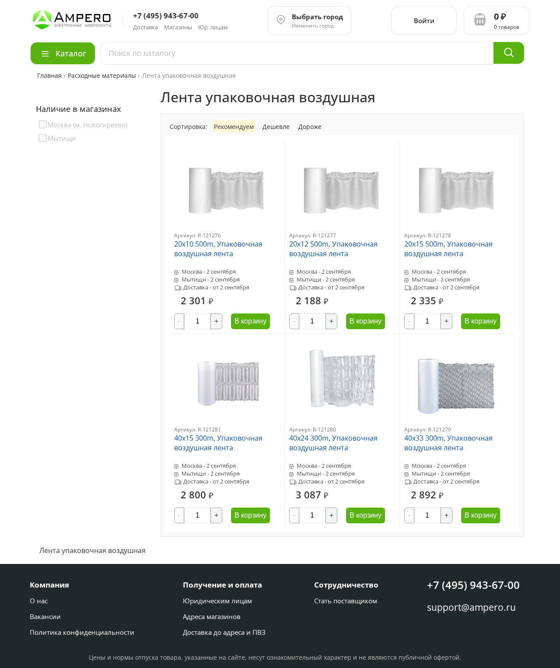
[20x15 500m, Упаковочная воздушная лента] (457, 229)
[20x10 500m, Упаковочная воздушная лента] (227, 229)
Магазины (178, 27)
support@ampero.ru (471, 607)
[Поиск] (509, 53)
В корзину (250, 321)
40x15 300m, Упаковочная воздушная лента (218, 442)
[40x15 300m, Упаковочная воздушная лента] (227, 423)
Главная (50, 75)
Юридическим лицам (217, 600)
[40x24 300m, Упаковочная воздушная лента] (342, 423)
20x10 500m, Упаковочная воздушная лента (218, 248)
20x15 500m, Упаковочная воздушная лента (448, 248)
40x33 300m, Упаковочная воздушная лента (448, 442)
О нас (39, 600)
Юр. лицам (213, 27)
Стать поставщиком (345, 600)
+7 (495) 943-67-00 (473, 585)
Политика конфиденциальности (82, 632)
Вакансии (45, 616)
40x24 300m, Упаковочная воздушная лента (333, 442)
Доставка (145, 27)
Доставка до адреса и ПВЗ (224, 632)
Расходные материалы (102, 75)
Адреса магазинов (212, 616)
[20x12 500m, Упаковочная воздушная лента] (342, 229)
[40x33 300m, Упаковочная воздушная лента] (457, 423)
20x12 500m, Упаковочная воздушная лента (333, 248)
